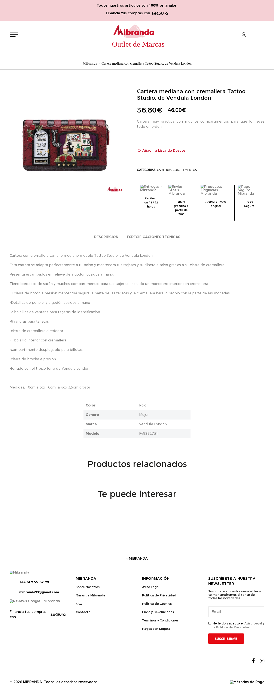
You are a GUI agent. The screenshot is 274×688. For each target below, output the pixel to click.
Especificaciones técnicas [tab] (153, 237)
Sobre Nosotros (88, 587)
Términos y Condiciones (160, 620)
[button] (161, 150)
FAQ (79, 604)
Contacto (83, 612)
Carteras (164, 170)
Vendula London (153, 424)
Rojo (142, 405)
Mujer (144, 415)
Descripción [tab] (106, 237)
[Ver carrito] (255, 35)
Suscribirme (226, 639)
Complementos (185, 170)
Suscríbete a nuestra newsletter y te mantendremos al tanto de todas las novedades (234, 594)
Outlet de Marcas (138, 44)
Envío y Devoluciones (158, 612)
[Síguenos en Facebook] (253, 661)
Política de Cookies (157, 604)
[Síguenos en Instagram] (262, 661)
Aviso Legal (150, 587)
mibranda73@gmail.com (39, 592)
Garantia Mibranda (90, 595)
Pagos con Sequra (156, 629)
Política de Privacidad (159, 595)
